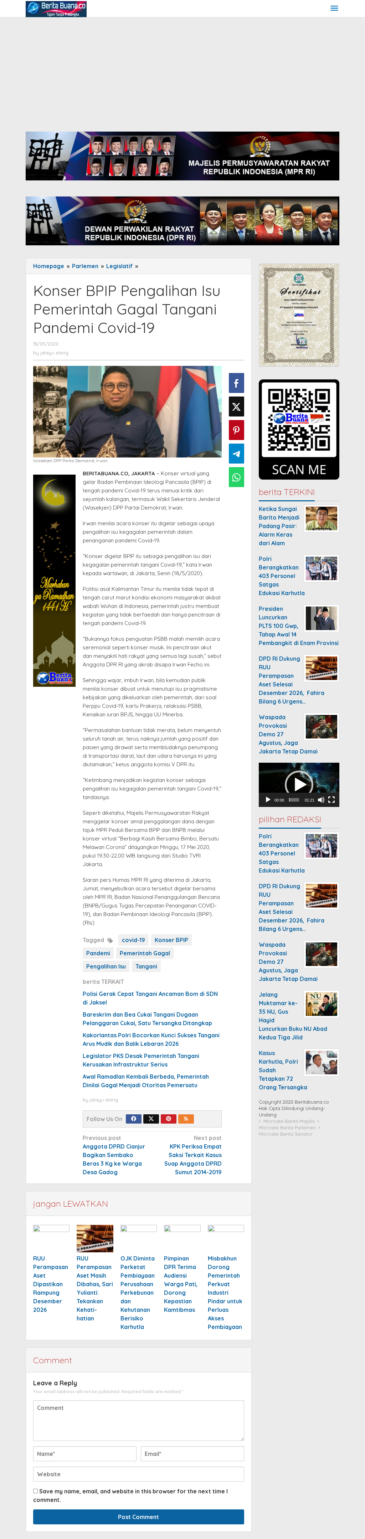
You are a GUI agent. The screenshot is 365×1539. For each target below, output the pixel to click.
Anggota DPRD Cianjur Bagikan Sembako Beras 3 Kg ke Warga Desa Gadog (114, 1155)
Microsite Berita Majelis (288, 1121)
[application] (299, 785)
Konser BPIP (171, 940)
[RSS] (186, 1119)
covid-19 (133, 940)
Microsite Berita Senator (286, 1134)
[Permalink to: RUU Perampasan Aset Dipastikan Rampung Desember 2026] (51, 1238)
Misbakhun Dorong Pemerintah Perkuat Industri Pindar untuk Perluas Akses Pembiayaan (225, 1292)
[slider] (294, 800)
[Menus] (334, 8)
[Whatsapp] (236, 477)
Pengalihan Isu (106, 966)
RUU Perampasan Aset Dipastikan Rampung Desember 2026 (50, 1284)
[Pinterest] (168, 1119)
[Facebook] (134, 1119)
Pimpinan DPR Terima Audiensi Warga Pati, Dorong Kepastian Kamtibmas (180, 1284)
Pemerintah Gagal (145, 953)
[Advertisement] (182, 71)
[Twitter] (151, 1119)
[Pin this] (236, 430)
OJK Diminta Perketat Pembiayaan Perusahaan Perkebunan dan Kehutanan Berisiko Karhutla (137, 1292)
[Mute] (321, 799)
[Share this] (236, 383)
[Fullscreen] (331, 799)
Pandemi (98, 953)
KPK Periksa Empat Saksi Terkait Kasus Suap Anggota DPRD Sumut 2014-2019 (193, 1155)
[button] (299, 785)
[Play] (268, 799)
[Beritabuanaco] (56, 8)
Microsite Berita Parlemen (287, 1127)
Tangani (146, 966)
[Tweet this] (236, 406)
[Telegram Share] (236, 454)
